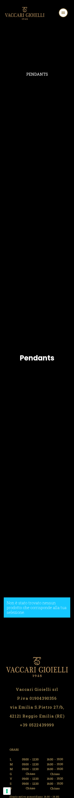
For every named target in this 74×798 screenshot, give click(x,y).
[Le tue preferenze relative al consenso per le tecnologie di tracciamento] (7, 791)
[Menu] (68, 13)
